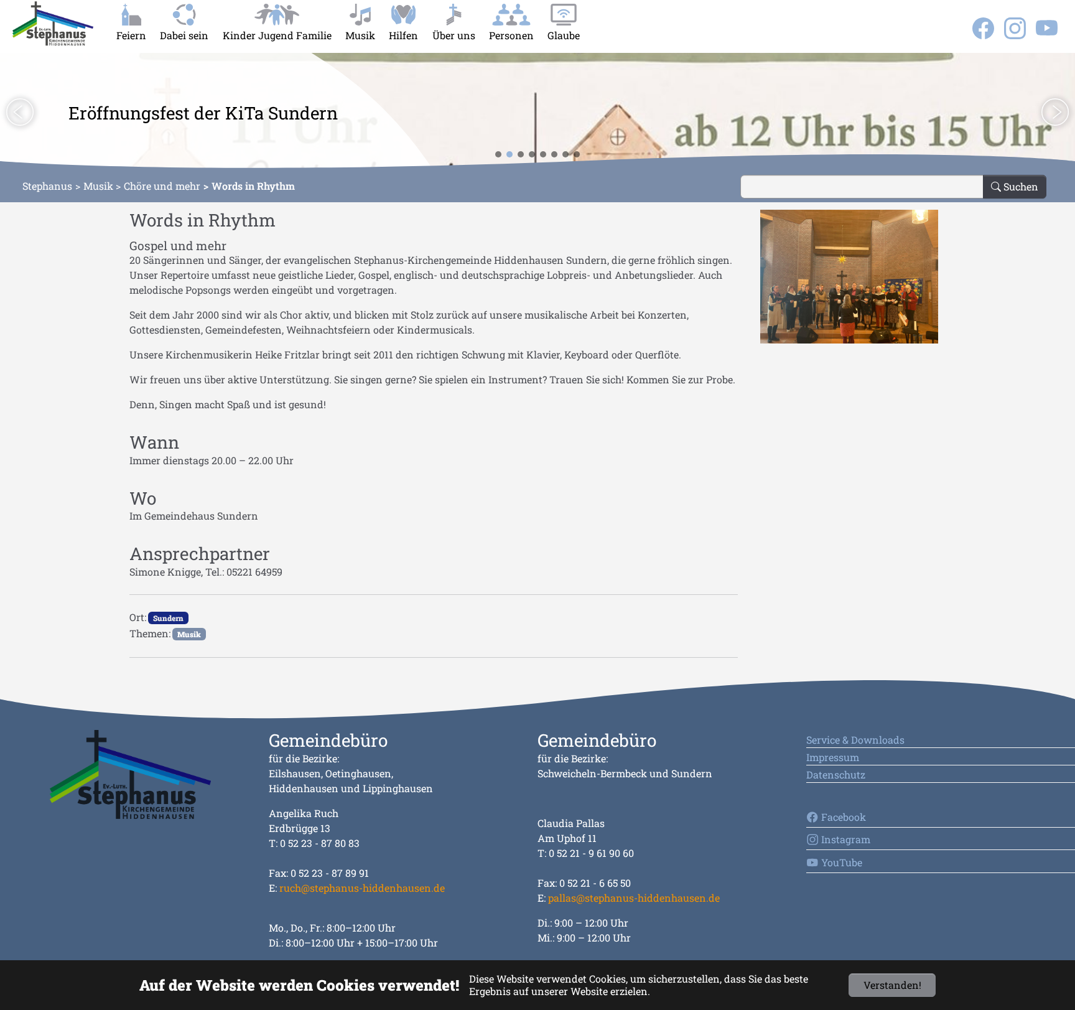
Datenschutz (835, 774)
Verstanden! (892, 984)
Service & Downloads (855, 739)
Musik (98, 185)
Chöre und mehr (162, 185)
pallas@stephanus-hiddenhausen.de (634, 897)
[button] (20, 112)
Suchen (1019, 186)
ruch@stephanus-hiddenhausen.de (362, 887)
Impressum (832, 757)
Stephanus (47, 185)
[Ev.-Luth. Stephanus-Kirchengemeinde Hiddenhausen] (52, 23)
